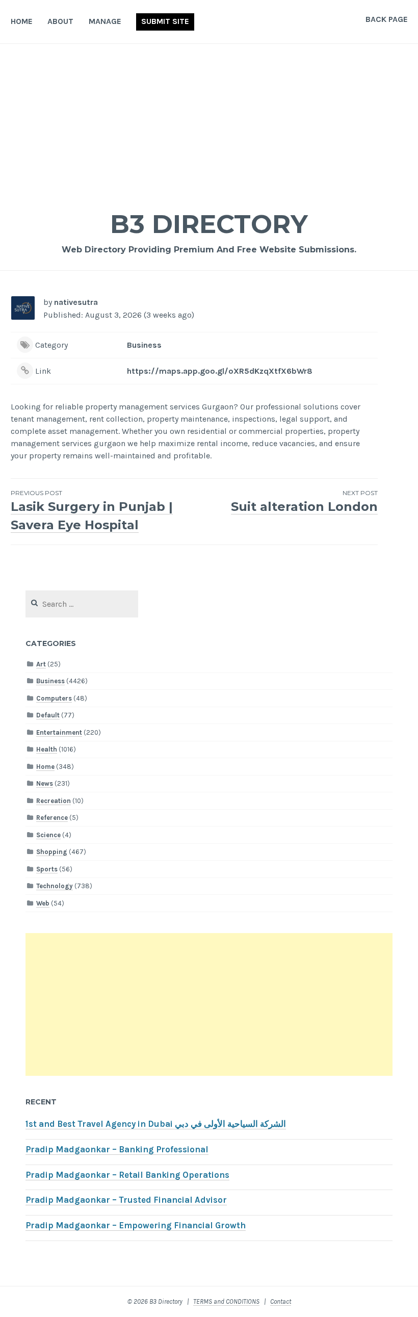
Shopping (51, 852)
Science (48, 835)
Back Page (386, 19)
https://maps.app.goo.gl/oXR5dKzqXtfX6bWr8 (219, 371)
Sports (47, 869)
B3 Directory (209, 224)
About (60, 21)
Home (22, 21)
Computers (54, 698)
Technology (54, 886)
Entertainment (59, 732)
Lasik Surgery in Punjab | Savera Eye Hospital (92, 510)
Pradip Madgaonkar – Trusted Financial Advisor (126, 1200)
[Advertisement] (209, 120)
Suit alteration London (304, 501)
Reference (52, 817)
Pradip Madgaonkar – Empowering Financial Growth (135, 1225)
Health (46, 749)
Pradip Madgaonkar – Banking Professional (116, 1149)
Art (41, 664)
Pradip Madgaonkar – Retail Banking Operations (127, 1175)
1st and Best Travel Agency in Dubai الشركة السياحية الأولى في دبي (155, 1124)
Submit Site (165, 21)
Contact (280, 1301)
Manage (105, 21)
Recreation (53, 801)
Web (42, 903)
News (44, 783)
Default (48, 715)
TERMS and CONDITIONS (226, 1301)
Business (144, 345)
